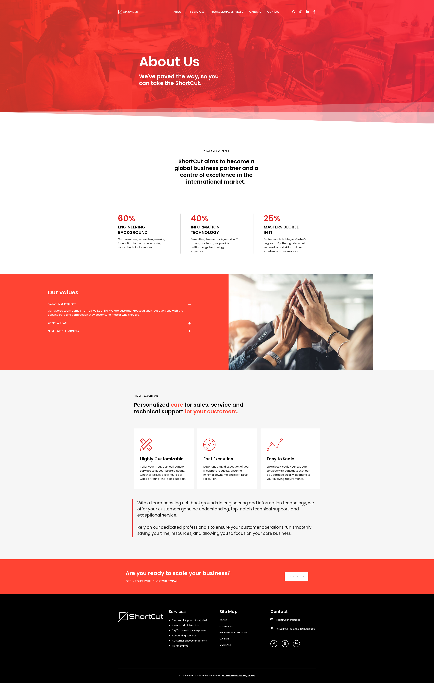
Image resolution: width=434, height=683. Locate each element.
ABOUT (224, 620)
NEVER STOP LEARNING (63, 331)
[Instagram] (301, 12)
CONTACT (225, 644)
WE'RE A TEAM (57, 323)
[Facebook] (314, 12)
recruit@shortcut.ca (288, 620)
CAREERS (224, 638)
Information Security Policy (238, 675)
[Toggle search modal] (294, 12)
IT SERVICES (226, 626)
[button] (119, 305)
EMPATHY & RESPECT (62, 304)
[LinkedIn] (307, 12)
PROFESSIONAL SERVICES (233, 632)
